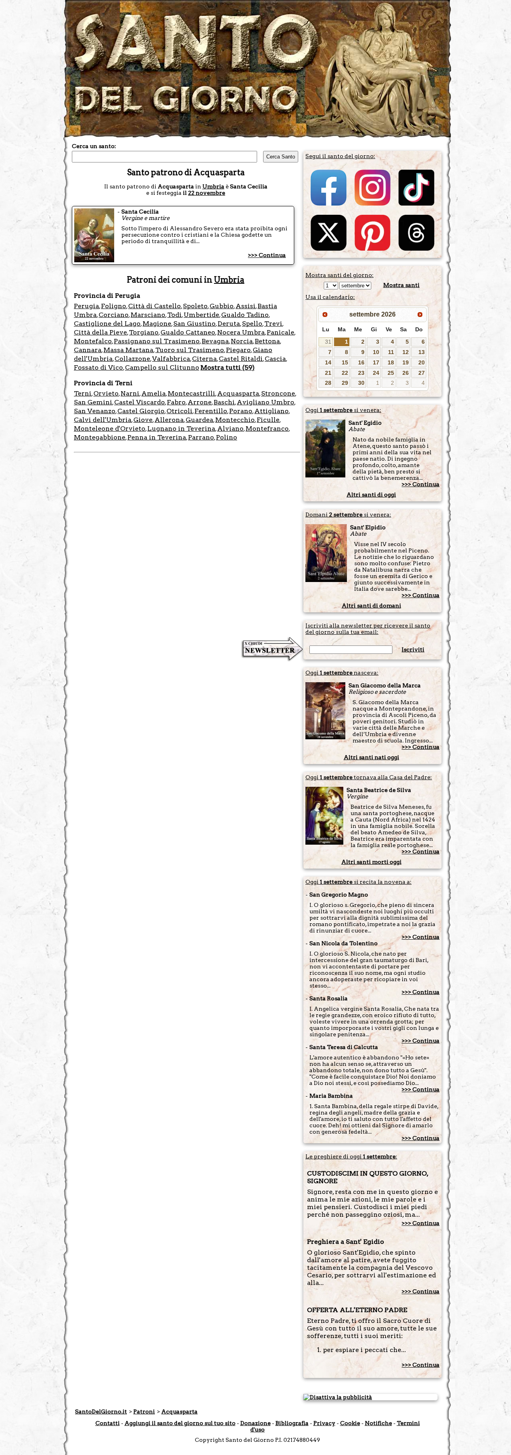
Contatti (107, 1423)
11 (391, 352)
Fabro (176, 402)
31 (328, 342)
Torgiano (143, 332)
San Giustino (194, 323)
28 (328, 383)
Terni (82, 393)
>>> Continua (267, 255)
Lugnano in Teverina (181, 428)
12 (405, 352)
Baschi (224, 402)
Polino (226, 437)
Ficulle (268, 420)
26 (405, 373)
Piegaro (238, 350)
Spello (252, 323)
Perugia (86, 306)
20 (421, 362)
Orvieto (106, 393)
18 (391, 362)
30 (361, 383)
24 (376, 373)
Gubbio (222, 306)
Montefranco (267, 428)
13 (421, 352)
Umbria (213, 186)
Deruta (229, 323)
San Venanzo (94, 411)
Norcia (242, 341)
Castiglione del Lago (107, 323)
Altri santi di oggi (371, 494)
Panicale (280, 332)
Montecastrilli (191, 393)
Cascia (275, 358)
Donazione (255, 1423)
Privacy (324, 1423)
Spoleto (195, 306)
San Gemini (93, 402)
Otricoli (179, 411)
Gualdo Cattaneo (187, 332)
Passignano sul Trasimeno (157, 341)
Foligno (113, 306)
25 (391, 373)
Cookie (350, 1423)
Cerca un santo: (94, 146)
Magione (157, 323)
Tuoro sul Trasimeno (189, 350)
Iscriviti (413, 649)
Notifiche (378, 1423)
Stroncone (278, 393)
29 (345, 383)
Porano (240, 411)
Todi (174, 315)
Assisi (246, 306)
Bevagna (215, 341)
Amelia (153, 393)
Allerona (169, 420)
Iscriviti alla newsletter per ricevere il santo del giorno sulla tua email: (367, 628)
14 (328, 362)
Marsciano (148, 315)
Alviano (230, 428)
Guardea (199, 420)
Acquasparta (238, 393)
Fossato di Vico (98, 367)
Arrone (200, 402)
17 (376, 362)
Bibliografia (292, 1423)
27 (421, 373)
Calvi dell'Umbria (102, 420)
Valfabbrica (171, 358)
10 (376, 352)
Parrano (201, 437)
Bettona (267, 341)
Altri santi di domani (371, 605)
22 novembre (206, 193)
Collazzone (132, 358)
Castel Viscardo (139, 402)
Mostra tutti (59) (227, 367)
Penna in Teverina (156, 437)
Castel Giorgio (140, 411)
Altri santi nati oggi (371, 757)
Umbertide (201, 315)
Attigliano (271, 411)
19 (405, 362)
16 (361, 362)
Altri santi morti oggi (371, 862)
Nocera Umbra (241, 332)
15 (345, 362)
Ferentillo (210, 411)
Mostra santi (401, 285)
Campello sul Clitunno (162, 367)
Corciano (114, 315)
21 (328, 373)
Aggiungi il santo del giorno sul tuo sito (180, 1423)
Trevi (273, 323)
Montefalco (93, 341)
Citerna (204, 358)
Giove (143, 420)
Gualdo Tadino (245, 315)
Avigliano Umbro (265, 402)
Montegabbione (99, 437)
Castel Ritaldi (241, 358)
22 (345, 373)
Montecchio (235, 420)
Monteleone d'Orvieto (109, 428)
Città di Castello (154, 306)
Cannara (87, 350)
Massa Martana (128, 350)
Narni (130, 393)
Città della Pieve (100, 332)
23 (361, 373)
